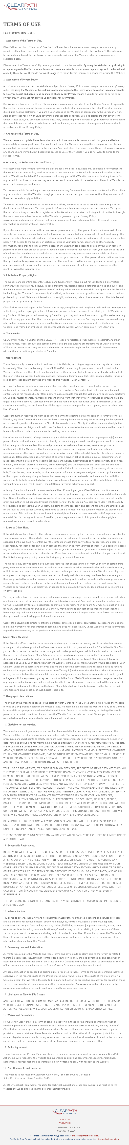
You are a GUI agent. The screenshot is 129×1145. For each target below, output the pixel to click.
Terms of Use (64, 1119)
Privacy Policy (64, 1122)
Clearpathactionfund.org (108, 1139)
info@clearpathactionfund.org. (85, 1135)
